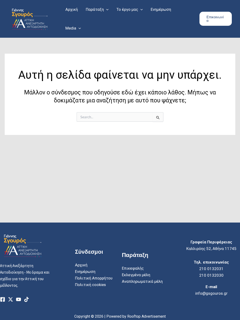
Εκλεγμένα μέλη (136, 274)
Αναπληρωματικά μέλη (142, 281)
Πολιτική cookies (90, 284)
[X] (10, 299)
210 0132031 (211, 268)
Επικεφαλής (133, 268)
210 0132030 (211, 275)
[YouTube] (18, 299)
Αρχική (81, 265)
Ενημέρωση (85, 271)
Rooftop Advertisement (146, 316)
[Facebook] (2, 299)
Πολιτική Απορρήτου (93, 278)
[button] (106, 9)
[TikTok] (26, 299)
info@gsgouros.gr (211, 293)
